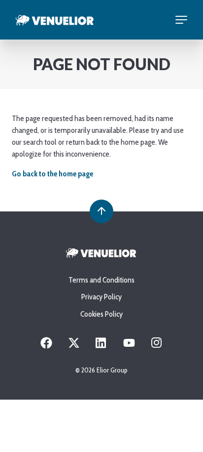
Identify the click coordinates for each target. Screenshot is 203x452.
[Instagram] (157, 346)
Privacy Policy (101, 296)
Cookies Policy (101, 314)
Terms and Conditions (101, 280)
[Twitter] (74, 346)
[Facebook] (46, 346)
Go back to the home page (52, 173)
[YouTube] (129, 346)
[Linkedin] (101, 346)
